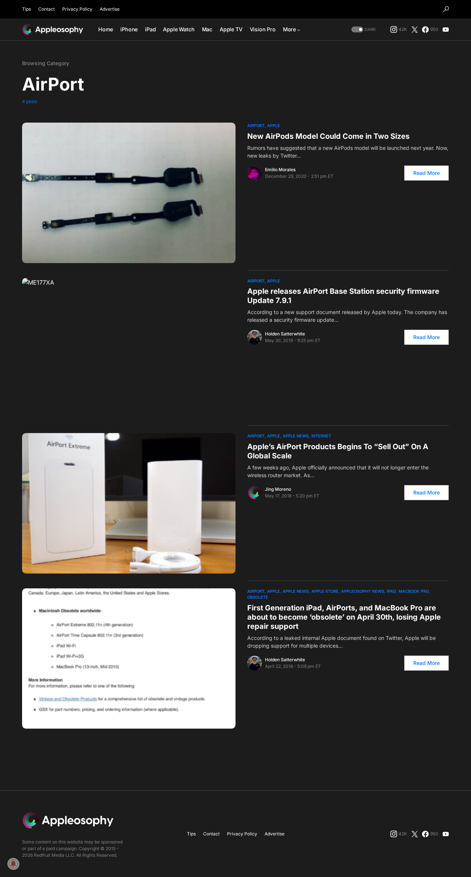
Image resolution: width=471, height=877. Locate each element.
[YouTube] (445, 29)
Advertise (110, 9)
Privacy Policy (77, 9)
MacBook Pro (414, 591)
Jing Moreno (278, 489)
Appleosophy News (362, 591)
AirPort (256, 125)
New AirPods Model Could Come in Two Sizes (328, 136)
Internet (321, 435)
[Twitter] (414, 29)
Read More (426, 173)
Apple (273, 125)
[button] (446, 9)
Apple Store (325, 591)
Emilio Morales (280, 169)
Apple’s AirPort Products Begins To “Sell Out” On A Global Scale (337, 451)
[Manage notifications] (13, 864)
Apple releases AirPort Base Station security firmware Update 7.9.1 (343, 296)
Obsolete (257, 597)
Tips (26, 9)
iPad (391, 591)
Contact (46, 9)
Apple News (296, 435)
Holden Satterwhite (285, 334)
